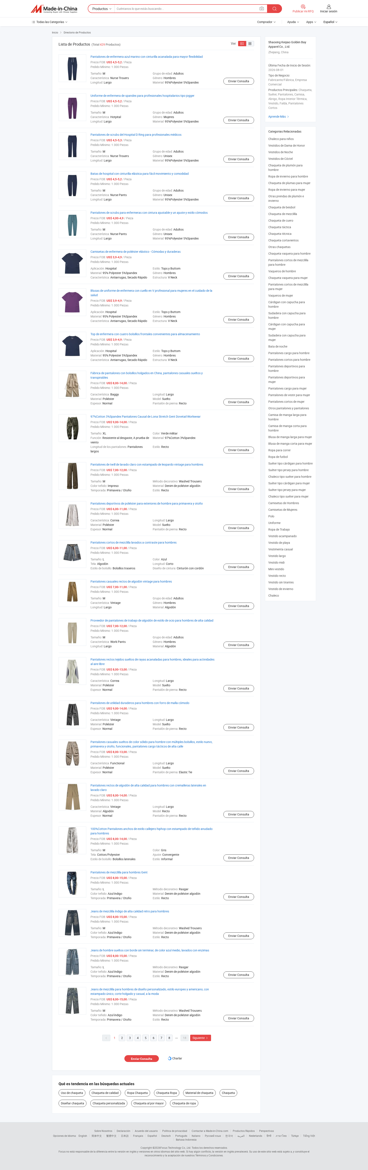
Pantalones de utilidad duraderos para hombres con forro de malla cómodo (140, 703)
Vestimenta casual (280, 549)
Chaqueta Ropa (166, 1093)
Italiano (196, 1135)
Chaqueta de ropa (184, 1103)
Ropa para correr (279, 450)
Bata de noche (277, 346)
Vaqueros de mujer (280, 295)
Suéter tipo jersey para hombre (288, 470)
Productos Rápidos (244, 1130)
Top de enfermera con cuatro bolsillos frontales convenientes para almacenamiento (145, 334)
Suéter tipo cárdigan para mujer (289, 483)
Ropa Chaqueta (137, 1093)
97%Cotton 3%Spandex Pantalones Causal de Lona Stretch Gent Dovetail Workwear (146, 416)
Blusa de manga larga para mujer (290, 437)
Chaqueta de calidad (105, 1093)
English (83, 1135)
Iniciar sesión (328, 11)
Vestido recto (277, 576)
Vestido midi (276, 562)
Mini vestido (276, 569)
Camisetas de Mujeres (282, 510)
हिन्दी (269, 1135)
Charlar (177, 1058)
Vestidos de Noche (280, 152)
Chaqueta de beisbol (281, 207)
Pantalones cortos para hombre (289, 360)
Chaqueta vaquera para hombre (289, 253)
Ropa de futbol (278, 457)
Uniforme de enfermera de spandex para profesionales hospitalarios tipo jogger (142, 96)
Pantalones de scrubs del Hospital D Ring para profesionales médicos (136, 135)
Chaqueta (228, 1093)
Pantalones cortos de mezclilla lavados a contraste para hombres (134, 542)
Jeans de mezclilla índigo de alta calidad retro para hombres (130, 911)
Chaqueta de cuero (280, 220)
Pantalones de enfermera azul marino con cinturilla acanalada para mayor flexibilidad (147, 57)
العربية (240, 1135)
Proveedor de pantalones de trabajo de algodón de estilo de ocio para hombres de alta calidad (152, 620)
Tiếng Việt (309, 1135)
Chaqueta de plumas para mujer (289, 183)
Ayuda (291, 22)
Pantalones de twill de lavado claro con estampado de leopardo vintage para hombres (147, 464)
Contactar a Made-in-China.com (210, 1130)
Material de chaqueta (199, 1093)
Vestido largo (277, 556)
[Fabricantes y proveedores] (54, 8)
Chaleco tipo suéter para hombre (289, 477)
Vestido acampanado (282, 536)
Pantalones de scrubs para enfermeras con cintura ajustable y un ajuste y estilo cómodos (149, 213)
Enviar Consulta (238, 81)
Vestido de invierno (280, 589)
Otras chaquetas (279, 247)
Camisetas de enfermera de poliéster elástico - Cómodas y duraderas (136, 252)
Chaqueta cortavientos (283, 240)
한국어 (229, 1135)
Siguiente (201, 1038)
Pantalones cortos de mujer (286, 402)
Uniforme (274, 523)
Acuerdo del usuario (146, 1130)
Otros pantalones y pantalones (288, 408)
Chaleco (273, 595)
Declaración (123, 1130)
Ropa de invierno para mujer (286, 190)
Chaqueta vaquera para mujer (288, 278)
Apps (309, 22)
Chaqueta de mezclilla (282, 214)
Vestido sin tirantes (281, 582)
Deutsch (166, 1135)
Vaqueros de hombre (282, 271)
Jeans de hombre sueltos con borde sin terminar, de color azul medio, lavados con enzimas (150, 950)
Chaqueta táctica (279, 227)
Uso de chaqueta (72, 1093)
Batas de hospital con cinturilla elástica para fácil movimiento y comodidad (140, 174)
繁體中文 (111, 1135)
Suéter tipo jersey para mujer (287, 490)
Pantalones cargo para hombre (288, 353)
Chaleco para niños (281, 139)
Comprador (264, 22)
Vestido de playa (279, 543)
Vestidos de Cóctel (280, 159)
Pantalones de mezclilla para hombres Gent (119, 872)
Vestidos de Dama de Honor (286, 145)
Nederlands (255, 1135)
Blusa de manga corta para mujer (290, 443)
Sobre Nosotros (103, 1130)
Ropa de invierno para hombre (288, 176)
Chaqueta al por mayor (149, 1103)
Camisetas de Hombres (283, 503)
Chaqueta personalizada (109, 1103)
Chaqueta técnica (280, 234)
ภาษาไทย (281, 1135)
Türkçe (295, 1135)
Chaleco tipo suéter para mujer (288, 496)
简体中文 (97, 1135)
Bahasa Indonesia (186, 1139)
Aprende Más (279, 116)
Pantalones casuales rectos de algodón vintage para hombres (131, 581)
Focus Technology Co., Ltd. (175, 1147)
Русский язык (213, 1135)
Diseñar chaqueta (72, 1103)
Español (152, 1135)
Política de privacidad (174, 1130)
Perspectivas (266, 1130)
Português (181, 1135)
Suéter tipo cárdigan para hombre (290, 463)
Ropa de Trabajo (279, 529)
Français (138, 1135)
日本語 (125, 1135)
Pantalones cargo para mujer (287, 388)
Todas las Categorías (50, 22)
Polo (271, 516)
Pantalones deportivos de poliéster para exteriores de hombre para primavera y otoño (147, 503)
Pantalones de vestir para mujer (289, 395)
